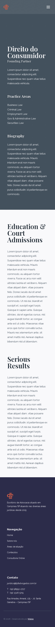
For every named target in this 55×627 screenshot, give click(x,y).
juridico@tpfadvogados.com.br (22, 583)
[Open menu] (48, 7)
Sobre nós (12, 541)
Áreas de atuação (15, 546)
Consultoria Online (16, 558)
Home (10, 535)
